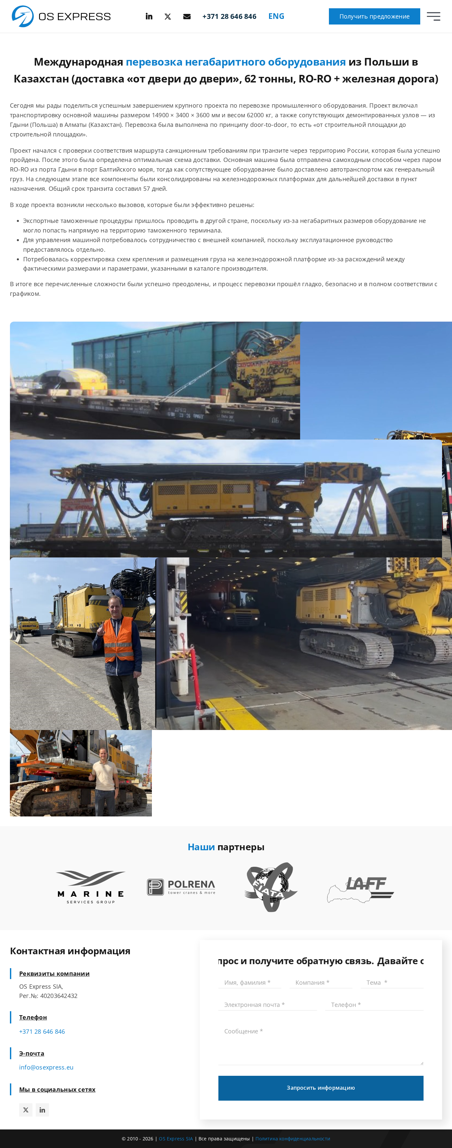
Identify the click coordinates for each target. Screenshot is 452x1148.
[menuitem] (276, 16)
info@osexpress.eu (46, 1067)
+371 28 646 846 (42, 1031)
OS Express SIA (176, 1138)
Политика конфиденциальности (292, 1138)
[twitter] (25, 1110)
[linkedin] (42, 1110)
